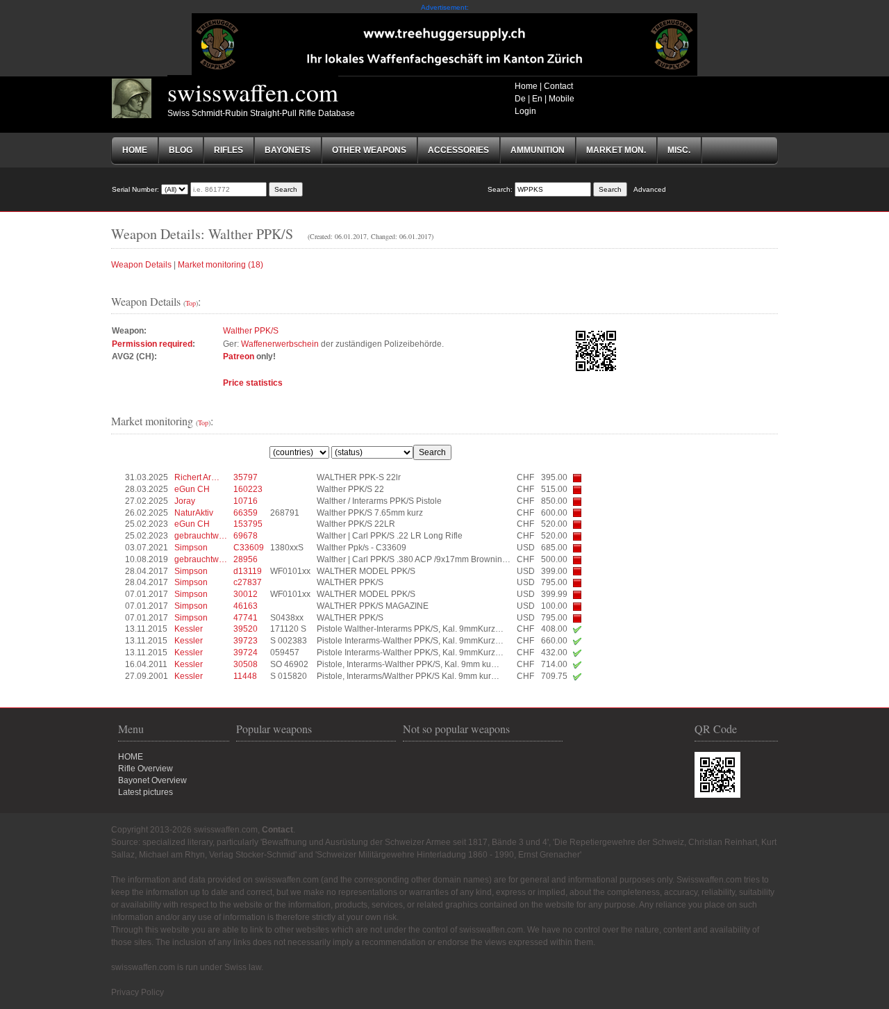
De (520, 99)
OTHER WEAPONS (369, 150)
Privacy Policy (137, 992)
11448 (245, 676)
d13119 (247, 571)
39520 (245, 629)
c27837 (247, 582)
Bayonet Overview (152, 780)
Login (525, 111)
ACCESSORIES (458, 150)
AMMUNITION (537, 150)
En (537, 99)
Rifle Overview (145, 768)
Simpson (191, 547)
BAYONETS (287, 150)
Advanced (649, 189)
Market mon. (616, 150)
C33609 (248, 547)
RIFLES (228, 150)
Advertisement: (445, 7)
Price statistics (253, 383)
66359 (245, 513)
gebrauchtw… (200, 536)
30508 (245, 664)
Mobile (561, 99)
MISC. (678, 150)
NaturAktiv (193, 513)
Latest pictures (145, 792)
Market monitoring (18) (220, 265)
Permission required (152, 344)
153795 (248, 524)
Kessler (188, 629)
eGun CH (192, 489)
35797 (245, 477)
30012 (245, 594)
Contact (558, 86)
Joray (184, 501)
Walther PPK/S (251, 331)
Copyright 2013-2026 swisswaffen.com (184, 830)
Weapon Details (141, 265)
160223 (248, 489)
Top (190, 303)
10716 (245, 501)
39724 (245, 652)
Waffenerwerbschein (280, 344)
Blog (180, 150)
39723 (245, 641)
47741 (245, 618)
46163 (245, 606)
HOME (130, 757)
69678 (245, 536)
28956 (245, 559)
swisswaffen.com (252, 91)
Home (526, 86)
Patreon (238, 356)
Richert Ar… (196, 477)
